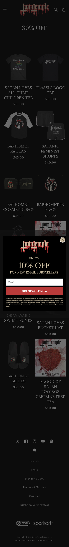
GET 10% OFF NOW (34, 291)
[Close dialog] (62, 239)
